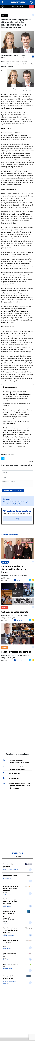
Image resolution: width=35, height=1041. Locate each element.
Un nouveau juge (14, 778)
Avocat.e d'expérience (10, 875)
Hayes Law (5, 923)
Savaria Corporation (7, 968)
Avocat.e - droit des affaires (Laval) (9, 977)
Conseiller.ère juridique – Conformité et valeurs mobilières (10, 930)
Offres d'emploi (17, 6)
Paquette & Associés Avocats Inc (10, 869)
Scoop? (31, 6)
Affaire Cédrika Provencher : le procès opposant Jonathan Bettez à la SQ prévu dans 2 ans (20, 785)
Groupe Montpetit (7, 894)
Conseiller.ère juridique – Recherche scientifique (10, 942)
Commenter (19, 580)
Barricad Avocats (7, 878)
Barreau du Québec (7, 960)
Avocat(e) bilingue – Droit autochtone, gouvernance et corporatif (9, 914)
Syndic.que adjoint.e (9, 953)
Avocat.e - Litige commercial (8, 865)
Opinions (4, 15)
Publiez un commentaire (13, 490)
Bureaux (4, 607)
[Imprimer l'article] (32, 580)
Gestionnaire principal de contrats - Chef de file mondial (10, 901)
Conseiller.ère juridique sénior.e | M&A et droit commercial (10, 888)
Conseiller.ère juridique (10, 965)
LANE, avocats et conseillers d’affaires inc (9, 982)
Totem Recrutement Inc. (8, 935)
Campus (4, 647)
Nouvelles (5, 562)
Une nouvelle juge (14, 773)
